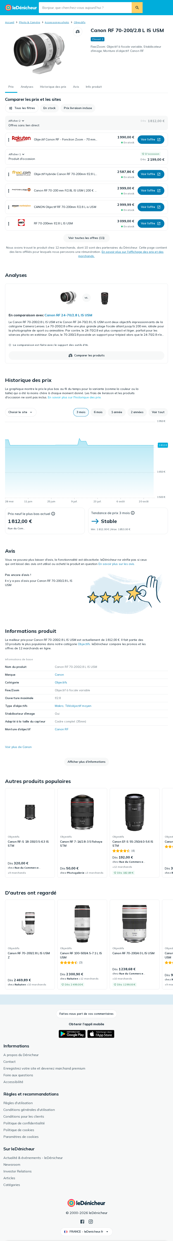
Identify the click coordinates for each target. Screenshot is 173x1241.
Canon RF (61, 729)
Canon (59, 674)
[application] (86, 462)
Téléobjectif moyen (78, 706)
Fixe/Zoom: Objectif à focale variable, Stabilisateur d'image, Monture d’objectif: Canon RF (126, 49)
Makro (59, 706)
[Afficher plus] (8, 140)
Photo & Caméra (29, 22)
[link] (86, 323)
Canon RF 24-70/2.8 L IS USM (68, 315)
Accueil (9, 22)
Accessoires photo (57, 22)
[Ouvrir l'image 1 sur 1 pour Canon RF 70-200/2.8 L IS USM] (39, 53)
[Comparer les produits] (77, 31)
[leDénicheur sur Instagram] (90, 1221)
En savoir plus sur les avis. (117, 564)
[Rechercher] (137, 7)
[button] (21, 108)
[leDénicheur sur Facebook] (82, 1221)
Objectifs (79, 22)
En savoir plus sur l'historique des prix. (74, 397)
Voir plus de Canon (18, 747)
